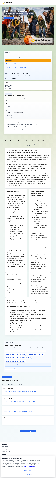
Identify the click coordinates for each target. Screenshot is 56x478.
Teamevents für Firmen (7, 448)
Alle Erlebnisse (5, 446)
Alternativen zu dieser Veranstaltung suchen (17, 67)
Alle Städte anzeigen (11, 368)
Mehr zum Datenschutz (30, 466)
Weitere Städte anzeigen (13, 365)
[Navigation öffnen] (52, 2)
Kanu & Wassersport (7, 449)
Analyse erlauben (28, 474)
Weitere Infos (8, 88)
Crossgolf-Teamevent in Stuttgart (15, 361)
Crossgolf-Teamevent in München (15, 354)
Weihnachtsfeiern (6, 451)
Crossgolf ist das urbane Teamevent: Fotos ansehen (17, 421)
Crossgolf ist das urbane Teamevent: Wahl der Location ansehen (20, 391)
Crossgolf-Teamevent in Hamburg (35, 351)
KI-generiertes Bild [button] (48, 8)
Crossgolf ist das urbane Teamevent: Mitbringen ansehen (18, 411)
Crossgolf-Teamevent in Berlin (14, 351)
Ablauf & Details (9, 86)
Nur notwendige (28, 470)
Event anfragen (9, 18)
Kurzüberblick (8, 85)
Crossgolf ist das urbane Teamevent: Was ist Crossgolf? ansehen (20, 401)
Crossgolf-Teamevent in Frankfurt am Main (18, 358)
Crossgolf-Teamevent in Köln (36, 354)
